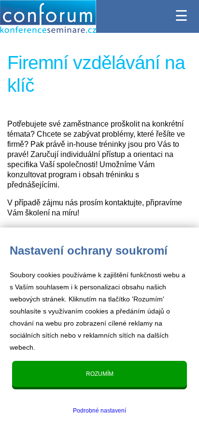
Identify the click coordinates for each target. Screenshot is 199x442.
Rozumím (100, 374)
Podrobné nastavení (99, 410)
